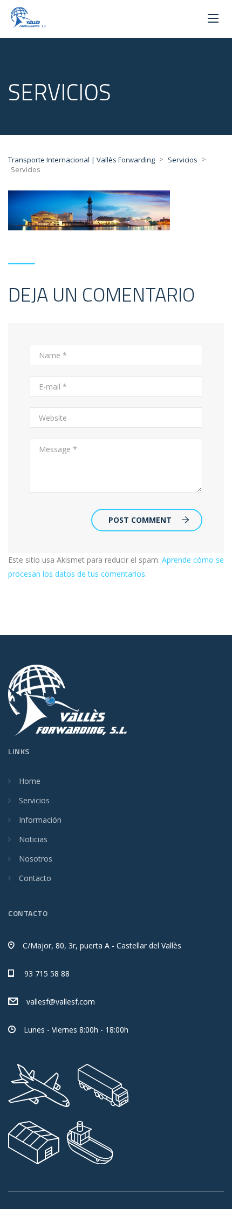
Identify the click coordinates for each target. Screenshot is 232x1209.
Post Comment (140, 520)
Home (29, 781)
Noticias (33, 839)
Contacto (35, 878)
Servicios (34, 800)
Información (40, 820)
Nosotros (35, 858)
